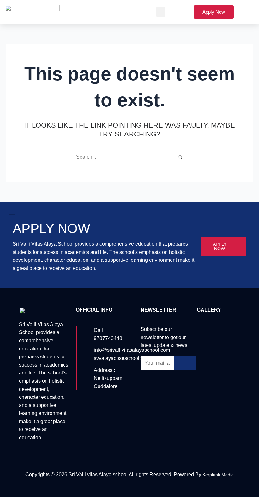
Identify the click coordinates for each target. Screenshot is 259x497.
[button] (160, 12)
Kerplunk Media (218, 474)
